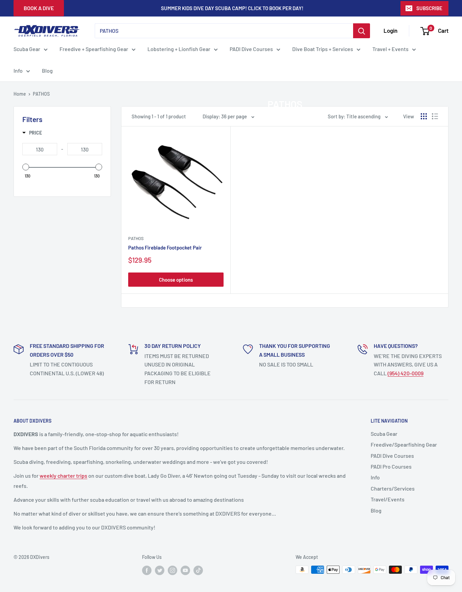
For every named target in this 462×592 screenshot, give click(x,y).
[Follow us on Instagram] (172, 570)
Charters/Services (393, 488)
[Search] (361, 30)
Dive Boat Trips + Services (322, 49)
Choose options (176, 280)
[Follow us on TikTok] (198, 570)
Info (18, 70)
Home (20, 94)
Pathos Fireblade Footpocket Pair (165, 247)
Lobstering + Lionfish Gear (178, 49)
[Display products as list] (435, 116)
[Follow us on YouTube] (185, 570)
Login (390, 30)
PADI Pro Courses (391, 466)
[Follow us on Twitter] (159, 570)
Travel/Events (388, 499)
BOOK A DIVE (39, 8)
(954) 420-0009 (405, 373)
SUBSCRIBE (429, 8)
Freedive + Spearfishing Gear (94, 49)
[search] (224, 30)
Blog (47, 70)
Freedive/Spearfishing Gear (404, 444)
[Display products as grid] (424, 116)
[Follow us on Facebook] (147, 570)
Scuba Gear (27, 49)
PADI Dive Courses (251, 49)
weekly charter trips (63, 475)
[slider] (25, 167)
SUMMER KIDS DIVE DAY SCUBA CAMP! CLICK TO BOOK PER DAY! (232, 8)
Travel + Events (390, 49)
